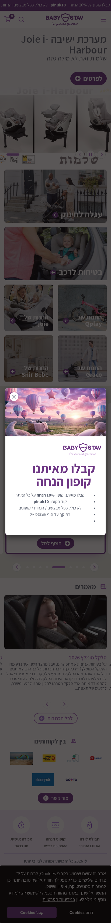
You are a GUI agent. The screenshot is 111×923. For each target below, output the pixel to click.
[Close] (14, 396)
